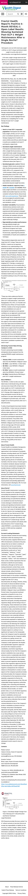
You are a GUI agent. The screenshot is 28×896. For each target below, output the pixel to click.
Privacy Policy (22, 893)
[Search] (18, 14)
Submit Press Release (8, 890)
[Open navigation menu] (2, 13)
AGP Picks (4, 2)
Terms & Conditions (20, 890)
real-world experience (11, 196)
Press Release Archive (16, 887)
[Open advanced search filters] (21, 14)
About (7, 887)
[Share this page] (26, 13)
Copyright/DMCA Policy (9, 893)
